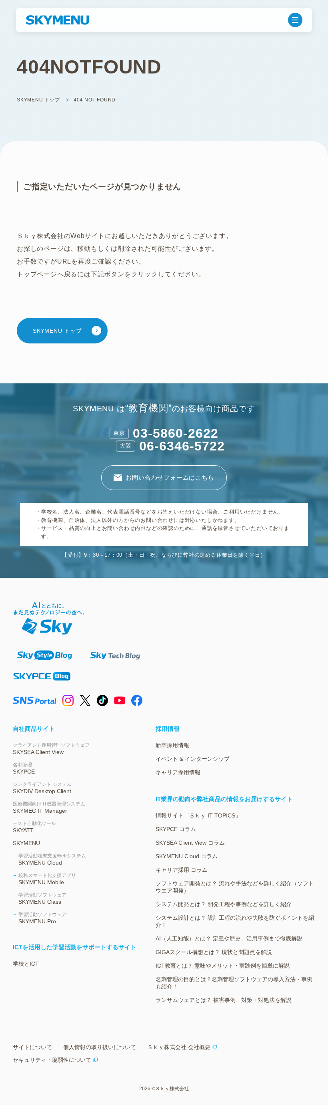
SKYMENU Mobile (47, 879)
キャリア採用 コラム (182, 870)
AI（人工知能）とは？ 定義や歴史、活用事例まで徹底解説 (229, 938)
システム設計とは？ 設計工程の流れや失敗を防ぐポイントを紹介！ (235, 921)
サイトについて (32, 1047)
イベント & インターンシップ (193, 759)
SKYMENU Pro (42, 918)
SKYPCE (24, 768)
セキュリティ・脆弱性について (52, 1060)
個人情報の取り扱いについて (99, 1047)
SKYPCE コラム (176, 829)
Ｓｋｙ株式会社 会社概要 (178, 1047)
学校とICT (26, 963)
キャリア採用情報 (178, 772)
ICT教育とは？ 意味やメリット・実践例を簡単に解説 (223, 965)
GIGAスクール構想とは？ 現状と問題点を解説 (214, 952)
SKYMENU (26, 843)
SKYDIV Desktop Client (42, 788)
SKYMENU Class (42, 898)
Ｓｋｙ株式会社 (172, 1088)
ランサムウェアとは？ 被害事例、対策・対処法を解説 (224, 1000)
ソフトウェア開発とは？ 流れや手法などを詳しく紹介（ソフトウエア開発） (235, 887)
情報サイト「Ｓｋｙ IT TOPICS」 (198, 815)
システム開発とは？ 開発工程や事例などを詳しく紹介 (224, 904)
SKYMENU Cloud (52, 859)
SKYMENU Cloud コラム (187, 856)
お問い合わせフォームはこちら (170, 477)
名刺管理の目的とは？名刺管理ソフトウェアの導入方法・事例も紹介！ (234, 983)
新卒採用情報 (172, 745)
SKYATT (34, 827)
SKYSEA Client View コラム (190, 842)
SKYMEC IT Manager (49, 807)
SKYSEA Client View (51, 748)
